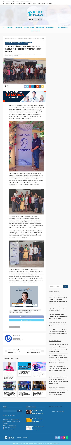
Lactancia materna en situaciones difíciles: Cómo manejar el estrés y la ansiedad (58, 349)
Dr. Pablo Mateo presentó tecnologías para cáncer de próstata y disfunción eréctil (37, 412)
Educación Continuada (17, 42)
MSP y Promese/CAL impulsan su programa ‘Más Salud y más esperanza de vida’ (58, 381)
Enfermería (13, 3)
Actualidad (9, 27)
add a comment (15, 326)
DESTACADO (38, 54)
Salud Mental (7, 369)
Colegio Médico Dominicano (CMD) (28, 54)
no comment (17, 54)
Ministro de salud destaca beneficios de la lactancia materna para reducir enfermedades (58, 346)
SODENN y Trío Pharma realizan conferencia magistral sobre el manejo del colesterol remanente (39, 374)
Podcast (34, 3)
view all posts (16, 339)
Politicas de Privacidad (22, 437)
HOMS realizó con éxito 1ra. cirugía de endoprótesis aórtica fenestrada (58, 370)
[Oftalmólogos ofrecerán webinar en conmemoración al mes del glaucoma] (29, 420)
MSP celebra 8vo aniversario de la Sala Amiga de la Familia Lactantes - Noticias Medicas (58, 377)
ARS (3, 3)
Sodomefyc (11, 55)
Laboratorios (29, 3)
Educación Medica (27, 42)
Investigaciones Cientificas (21, 3)
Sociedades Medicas (41, 3)
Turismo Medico (49, 3)
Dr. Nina (6, 55)
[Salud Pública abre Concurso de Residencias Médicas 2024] (29, 428)
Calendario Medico (35, 31)
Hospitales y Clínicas (29, 27)
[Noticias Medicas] (35, 13)
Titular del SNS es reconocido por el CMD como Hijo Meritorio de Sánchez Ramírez (57, 324)
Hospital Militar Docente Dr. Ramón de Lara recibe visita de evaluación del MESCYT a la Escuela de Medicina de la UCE (9, 394)
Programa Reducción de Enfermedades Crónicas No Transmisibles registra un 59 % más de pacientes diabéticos (58, 360)
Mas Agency (11, 429)
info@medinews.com (12, 427)
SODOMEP (16, 55)
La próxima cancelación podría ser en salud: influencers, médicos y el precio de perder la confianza (24, 373)
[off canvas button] (3, 27)
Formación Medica (50, 27)
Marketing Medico (62, 27)
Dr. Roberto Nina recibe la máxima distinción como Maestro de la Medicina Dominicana (38, 394)
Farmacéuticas (18, 27)
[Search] (67, 27)
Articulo (28, 366)
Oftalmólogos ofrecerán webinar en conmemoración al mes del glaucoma (38, 420)
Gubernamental (40, 27)
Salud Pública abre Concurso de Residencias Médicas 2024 (38, 427)
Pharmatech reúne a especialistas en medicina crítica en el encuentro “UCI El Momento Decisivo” (24, 394)
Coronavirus (8, 3)
